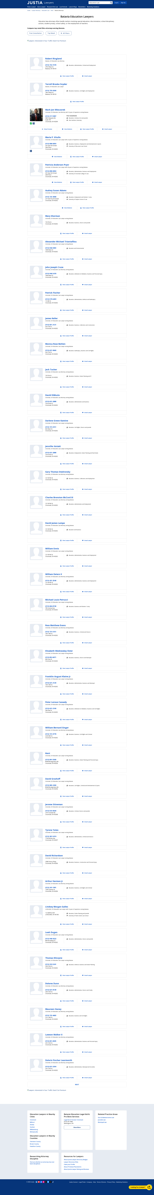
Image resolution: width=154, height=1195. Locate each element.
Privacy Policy (111, 1182)
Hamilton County (35, 1146)
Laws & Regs (73, 7)
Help (94, 1182)
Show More (77, 1127)
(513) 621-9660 (50, 350)
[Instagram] (43, 1182)
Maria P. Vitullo (53, 137)
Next (77, 1084)
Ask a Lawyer (41, 7)
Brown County (34, 1144)
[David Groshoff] (36, 783)
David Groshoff (52, 778)
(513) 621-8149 (50, 990)
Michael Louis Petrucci (56, 599)
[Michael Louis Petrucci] (36, 604)
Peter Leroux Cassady (56, 702)
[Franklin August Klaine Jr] (36, 681)
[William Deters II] (36, 579)
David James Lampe (55, 523)
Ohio (52, 10)
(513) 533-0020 (50, 811)
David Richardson (54, 855)
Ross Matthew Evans (55, 625)
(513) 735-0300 (50, 90)
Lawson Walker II (53, 1034)
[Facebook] (41, 1182)
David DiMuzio (52, 395)
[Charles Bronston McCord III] (36, 502)
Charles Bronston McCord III (59, 497)
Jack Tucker (51, 369)
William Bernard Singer (57, 727)
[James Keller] (36, 323)
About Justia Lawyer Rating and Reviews (76, 1169)
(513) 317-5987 (50, 116)
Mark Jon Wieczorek (55, 109)
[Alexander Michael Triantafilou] (36, 246)
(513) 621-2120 (50, 683)
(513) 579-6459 (50, 299)
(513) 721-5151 (50, 632)
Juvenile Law (102, 1120)
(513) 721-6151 (50, 427)
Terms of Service (101, 1182)
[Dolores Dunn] (36, 988)
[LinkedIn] (36, 1182)
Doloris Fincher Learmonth (58, 1060)
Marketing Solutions (93, 7)
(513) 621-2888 (50, 401)
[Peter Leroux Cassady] (36, 707)
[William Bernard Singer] (36, 732)
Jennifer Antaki (53, 446)
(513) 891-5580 (50, 759)
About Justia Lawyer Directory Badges (76, 1159)
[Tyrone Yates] (36, 835)
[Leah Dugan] (36, 937)
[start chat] (149, 1187)
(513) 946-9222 (50, 939)
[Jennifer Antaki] (36, 451)
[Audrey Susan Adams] (36, 195)
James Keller (51, 318)
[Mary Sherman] (36, 221)
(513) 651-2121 (50, 325)
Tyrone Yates (51, 830)
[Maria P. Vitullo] (36, 142)
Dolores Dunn (52, 983)
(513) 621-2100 (50, 708)
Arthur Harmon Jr (54, 881)
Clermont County (35, 1141)
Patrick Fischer (52, 292)
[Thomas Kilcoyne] (36, 963)
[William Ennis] (36, 553)
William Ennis (52, 548)
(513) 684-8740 (50, 606)
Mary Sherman (52, 216)
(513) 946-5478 (50, 273)
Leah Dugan (51, 932)
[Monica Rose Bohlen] (36, 348)
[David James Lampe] (36, 528)
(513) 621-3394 (50, 1066)
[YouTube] (39, 1182)
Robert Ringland (53, 58)
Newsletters (82, 7)
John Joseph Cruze (54, 267)
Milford (32, 1122)
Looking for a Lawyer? (138, 1187)
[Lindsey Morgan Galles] (36, 911)
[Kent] (36, 758)
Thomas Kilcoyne (53, 958)
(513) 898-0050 (50, 144)
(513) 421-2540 (50, 580)
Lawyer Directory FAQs (71, 1162)
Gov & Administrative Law (106, 1117)
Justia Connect (73, 1182)
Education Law (45, 10)
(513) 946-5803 (50, 248)
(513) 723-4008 (50, 197)
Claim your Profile (69, 1164)
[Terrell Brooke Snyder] (36, 89)
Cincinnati (33, 1120)
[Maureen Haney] (36, 1014)
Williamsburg (34, 1129)
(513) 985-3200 (50, 785)
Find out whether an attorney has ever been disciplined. (42, 1163)
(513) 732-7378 (50, 65)
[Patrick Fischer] (36, 297)
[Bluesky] (48, 1182)
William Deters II (53, 574)
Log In (116, 2)
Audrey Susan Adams (55, 190)
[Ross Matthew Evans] (36, 630)
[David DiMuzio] (36, 400)
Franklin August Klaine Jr (58, 676)
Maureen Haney (53, 1009)
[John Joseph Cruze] (36, 272)
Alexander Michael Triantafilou (61, 241)
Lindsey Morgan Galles (56, 906)
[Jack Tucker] (36, 374)
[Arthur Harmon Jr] (36, 886)
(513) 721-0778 (50, 734)
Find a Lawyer (31, 7)
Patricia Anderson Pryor (57, 164)
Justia (28, 10)
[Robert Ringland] (36, 63)
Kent (47, 753)
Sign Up (123, 2)
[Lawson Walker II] (36, 1039)
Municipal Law (102, 1122)
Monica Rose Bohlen (55, 343)
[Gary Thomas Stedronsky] (36, 476)
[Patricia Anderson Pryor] (36, 169)
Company (89, 1182)
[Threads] (46, 1182)
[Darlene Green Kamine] (36, 425)
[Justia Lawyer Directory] (35, 2)
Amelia (32, 1125)
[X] (50, 1182)
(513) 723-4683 (50, 1015)
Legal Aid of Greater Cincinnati (73, 1120)
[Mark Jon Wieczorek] (36, 114)
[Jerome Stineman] (36, 809)
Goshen (32, 1127)
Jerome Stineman (54, 804)
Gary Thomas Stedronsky (57, 471)
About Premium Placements (72, 1167)
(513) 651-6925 (50, 1041)
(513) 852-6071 (50, 657)
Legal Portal (82, 1182)
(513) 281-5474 (50, 836)
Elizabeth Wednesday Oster (59, 650)
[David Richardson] (36, 860)
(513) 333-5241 (50, 964)
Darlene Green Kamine (56, 420)
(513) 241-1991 (50, 887)
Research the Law (52, 7)
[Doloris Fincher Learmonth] (36, 1065)
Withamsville (34, 1132)
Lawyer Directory (36, 10)
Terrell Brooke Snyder (56, 84)
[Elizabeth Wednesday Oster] (36, 655)
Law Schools (63, 7)
